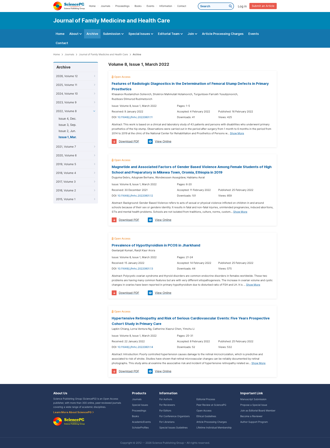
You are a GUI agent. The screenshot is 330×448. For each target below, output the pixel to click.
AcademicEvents (141, 422)
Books (138, 6)
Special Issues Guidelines (173, 427)
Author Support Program (254, 422)
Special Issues (139, 34)
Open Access (203, 410)
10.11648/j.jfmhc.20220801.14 (135, 347)
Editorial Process (205, 399)
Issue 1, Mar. (68, 137)
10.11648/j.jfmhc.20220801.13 (135, 268)
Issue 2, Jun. (67, 131)
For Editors (165, 410)
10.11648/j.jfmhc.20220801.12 (135, 195)
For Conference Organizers (174, 416)
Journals (105, 6)
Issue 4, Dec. (67, 118)
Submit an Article (263, 6)
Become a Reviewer (251, 416)
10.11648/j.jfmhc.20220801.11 (135, 117)
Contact (181, 6)
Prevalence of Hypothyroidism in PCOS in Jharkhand (156, 245)
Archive (92, 34)
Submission (112, 34)
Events (150, 6)
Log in (242, 6)
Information (165, 6)
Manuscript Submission (253, 399)
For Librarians (166, 422)
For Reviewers (167, 405)
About (74, 34)
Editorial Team (169, 34)
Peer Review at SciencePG (211, 405)
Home (92, 6)
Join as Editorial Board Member (257, 410)
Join (191, 34)
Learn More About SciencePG (72, 412)
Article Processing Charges (223, 34)
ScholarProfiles (140, 427)
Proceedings (122, 6)
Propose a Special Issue (253, 405)
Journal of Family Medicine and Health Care (103, 54)
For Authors (165, 399)
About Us (60, 393)
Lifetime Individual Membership (214, 427)
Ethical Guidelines (206, 416)
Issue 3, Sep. (67, 125)
